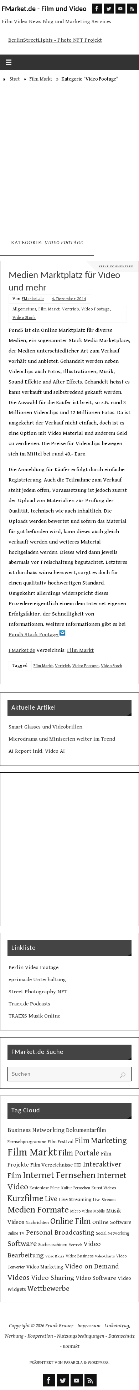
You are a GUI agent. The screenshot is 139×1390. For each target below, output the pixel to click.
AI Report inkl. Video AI (37, 751)
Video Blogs (54, 1256)
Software (22, 1243)
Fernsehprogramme (26, 1141)
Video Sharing (52, 1278)
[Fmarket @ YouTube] (120, 9)
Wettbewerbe (48, 1289)
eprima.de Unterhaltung (37, 980)
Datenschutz (121, 1336)
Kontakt (71, 1346)
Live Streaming (75, 1200)
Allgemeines (24, 309)
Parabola (73, 1362)
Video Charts (105, 1256)
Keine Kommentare (116, 266)
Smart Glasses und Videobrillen (45, 727)
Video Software (96, 1278)
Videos (18, 1277)
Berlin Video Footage (33, 967)
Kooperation (40, 1336)
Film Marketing (101, 1140)
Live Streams (104, 1199)
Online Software (112, 1222)
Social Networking (112, 1233)
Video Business (79, 1255)
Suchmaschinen (52, 1244)
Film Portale (78, 1153)
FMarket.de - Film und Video (44, 9)
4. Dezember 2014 (69, 299)
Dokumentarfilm (86, 1130)
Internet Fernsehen (59, 1175)
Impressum (89, 1326)
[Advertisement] (69, 157)
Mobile (99, 1211)
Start (15, 79)
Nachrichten (37, 1222)
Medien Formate (38, 1210)
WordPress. (98, 1362)
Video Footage (95, 309)
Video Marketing (44, 1267)
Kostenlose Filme (45, 1187)
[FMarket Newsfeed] (132, 9)
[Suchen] (122, 1075)
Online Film (70, 1221)
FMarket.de (33, 299)
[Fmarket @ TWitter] (109, 9)
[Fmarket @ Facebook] (97, 9)
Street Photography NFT (38, 992)
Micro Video (81, 1211)
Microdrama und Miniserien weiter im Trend (62, 739)
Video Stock (24, 317)
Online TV (16, 1233)
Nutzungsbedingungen (80, 1336)
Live (51, 1199)
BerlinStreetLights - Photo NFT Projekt (55, 40)
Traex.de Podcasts (29, 1004)
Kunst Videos (104, 1187)
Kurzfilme (25, 1198)
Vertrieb (70, 309)
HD (78, 1165)
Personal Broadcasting (60, 1233)
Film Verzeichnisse (51, 1165)
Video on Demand (92, 1266)
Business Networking (36, 1130)
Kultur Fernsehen (75, 1188)
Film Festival (60, 1141)
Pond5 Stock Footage (34, 635)
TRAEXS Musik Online (34, 1016)
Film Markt (41, 79)
